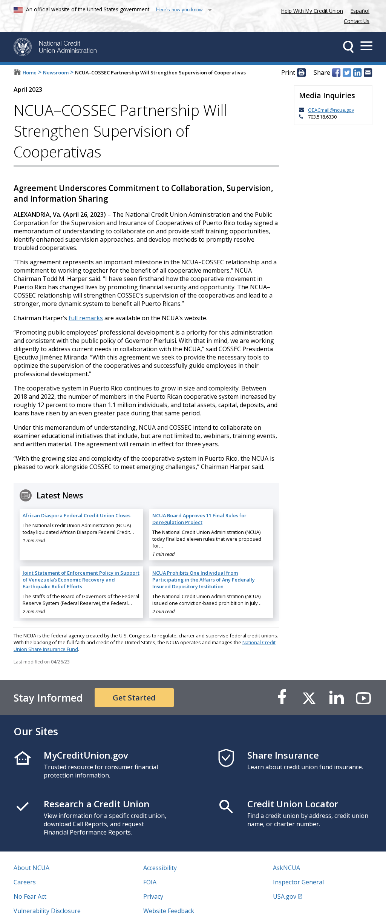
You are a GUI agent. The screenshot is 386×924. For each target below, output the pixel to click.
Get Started (134, 698)
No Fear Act (30, 896)
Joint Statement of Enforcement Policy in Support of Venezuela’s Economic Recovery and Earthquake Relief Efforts (81, 579)
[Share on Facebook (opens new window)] (336, 73)
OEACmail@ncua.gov (331, 109)
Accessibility (160, 868)
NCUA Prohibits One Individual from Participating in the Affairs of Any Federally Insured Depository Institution (203, 579)
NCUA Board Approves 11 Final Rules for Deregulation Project (199, 519)
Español (360, 10)
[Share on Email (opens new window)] (367, 73)
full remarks (86, 318)
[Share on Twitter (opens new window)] (346, 73)
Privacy (153, 896)
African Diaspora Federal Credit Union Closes (76, 515)
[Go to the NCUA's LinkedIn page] (336, 698)
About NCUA (31, 868)
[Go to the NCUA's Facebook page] (282, 698)
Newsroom (56, 72)
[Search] (348, 47)
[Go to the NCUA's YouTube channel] (363, 698)
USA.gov (284, 896)
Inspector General (298, 882)
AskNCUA (286, 868)
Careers (25, 882)
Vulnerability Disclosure (47, 911)
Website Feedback (168, 911)
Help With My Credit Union (310, 10)
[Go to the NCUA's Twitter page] (309, 698)
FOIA (149, 882)
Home (30, 72)
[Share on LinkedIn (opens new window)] (357, 73)
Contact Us (356, 21)
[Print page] (301, 73)
